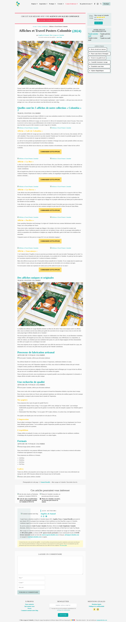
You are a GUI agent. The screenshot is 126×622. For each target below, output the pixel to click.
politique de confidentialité (63, 610)
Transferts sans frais (97, 66)
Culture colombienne (43, 26)
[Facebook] (94, 609)
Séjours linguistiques (97, 70)
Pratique (51, 4)
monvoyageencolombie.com (50, 535)
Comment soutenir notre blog (29, 610)
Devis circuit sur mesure (98, 49)
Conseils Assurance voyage (99, 62)
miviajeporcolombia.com (72, 535)
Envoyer (63, 615)
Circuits (60, 4)
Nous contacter (29, 604)
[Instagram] (98, 609)
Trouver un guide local (98, 58)
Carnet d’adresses (70, 4)
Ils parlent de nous (85, 4)
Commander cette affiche (50, 151)
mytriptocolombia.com (34, 537)
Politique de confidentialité (96, 606)
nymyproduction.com (102, 620)
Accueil (34, 26)
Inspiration (42, 4)
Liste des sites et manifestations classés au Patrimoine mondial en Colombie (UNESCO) (28, 500)
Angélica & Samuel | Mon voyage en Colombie (51, 35)
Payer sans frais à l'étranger (99, 53)
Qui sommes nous (29, 606)
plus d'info (59, 37)
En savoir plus (63, 545)
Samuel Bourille (45, 482)
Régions (33, 4)
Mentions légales (96, 604)
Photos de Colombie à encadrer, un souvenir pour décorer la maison (51, 500)
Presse (29, 608)
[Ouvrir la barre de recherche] (100, 4)
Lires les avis (98, 23)
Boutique (106, 4)
